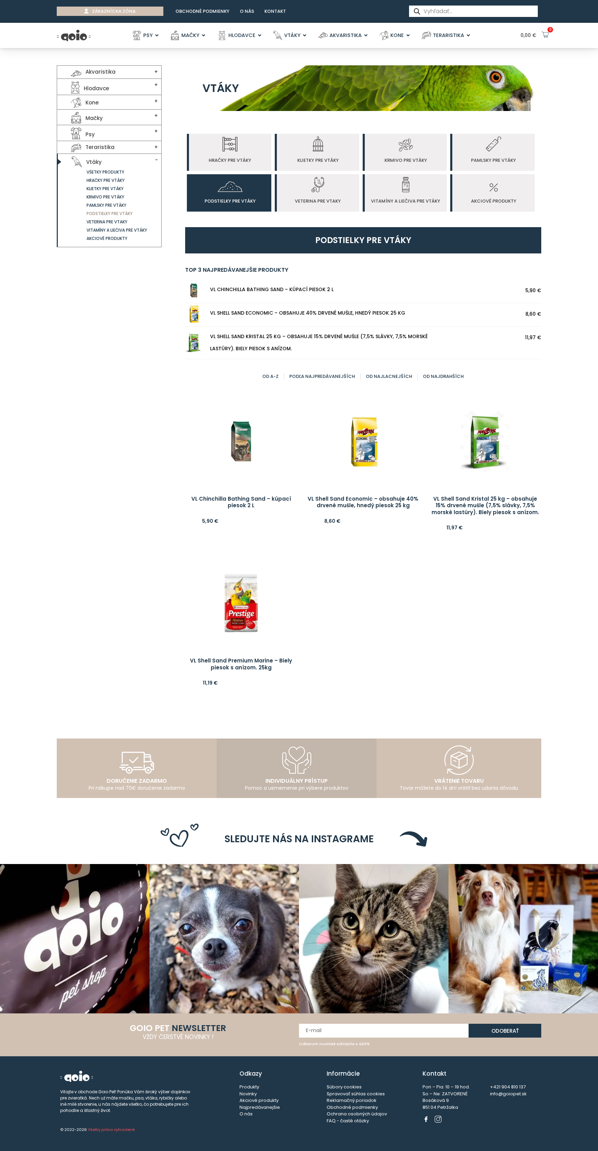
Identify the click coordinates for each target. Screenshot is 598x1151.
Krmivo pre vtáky (105, 197)
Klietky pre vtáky (105, 189)
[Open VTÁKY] (304, 35)
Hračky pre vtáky (106, 180)
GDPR (364, 1044)
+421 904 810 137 (508, 1087)
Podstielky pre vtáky (110, 213)
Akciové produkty (107, 238)
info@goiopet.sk (508, 1093)
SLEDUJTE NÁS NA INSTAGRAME (299, 839)
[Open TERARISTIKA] (468, 35)
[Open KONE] (408, 35)
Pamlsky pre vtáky (106, 205)
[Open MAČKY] (203, 35)
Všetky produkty (105, 172)
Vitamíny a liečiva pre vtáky (117, 230)
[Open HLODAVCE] (259, 35)
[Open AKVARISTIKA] (366, 35)
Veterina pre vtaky (107, 222)
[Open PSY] (157, 35)
